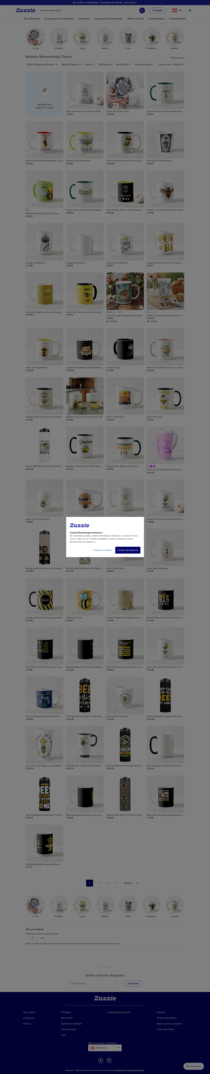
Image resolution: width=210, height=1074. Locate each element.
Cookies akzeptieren (128, 550)
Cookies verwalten (102, 550)
